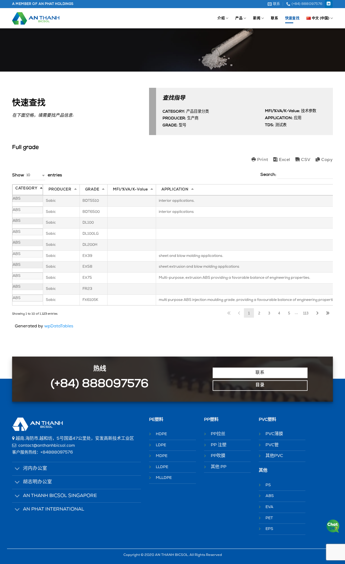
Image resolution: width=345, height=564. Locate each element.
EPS (269, 529)
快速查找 (292, 18)
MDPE (161, 456)
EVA (269, 507)
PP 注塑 (218, 445)
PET (269, 518)
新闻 (256, 18)
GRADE (92, 189)
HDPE (161, 434)
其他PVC (274, 456)
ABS (269, 496)
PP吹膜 (218, 456)
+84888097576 (56, 453)
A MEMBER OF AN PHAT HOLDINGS (43, 4)
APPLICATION (174, 189)
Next (317, 313)
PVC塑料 (267, 420)
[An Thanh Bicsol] (35, 18)
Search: (268, 175)
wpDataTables (58, 326)
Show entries (37, 175)
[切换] (17, 469)
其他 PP (218, 467)
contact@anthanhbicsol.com (46, 446)
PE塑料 (156, 420)
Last (327, 313)
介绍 (221, 18)
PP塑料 (211, 420)
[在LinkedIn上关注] (329, 4)
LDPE (161, 445)
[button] (35, 175)
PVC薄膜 (274, 434)
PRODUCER (60, 189)
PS (268, 485)
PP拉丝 (218, 434)
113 (305, 313)
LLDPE (162, 467)
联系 (274, 18)
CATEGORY (26, 188)
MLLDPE (164, 478)
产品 (239, 18)
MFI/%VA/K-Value (130, 189)
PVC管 (272, 445)
